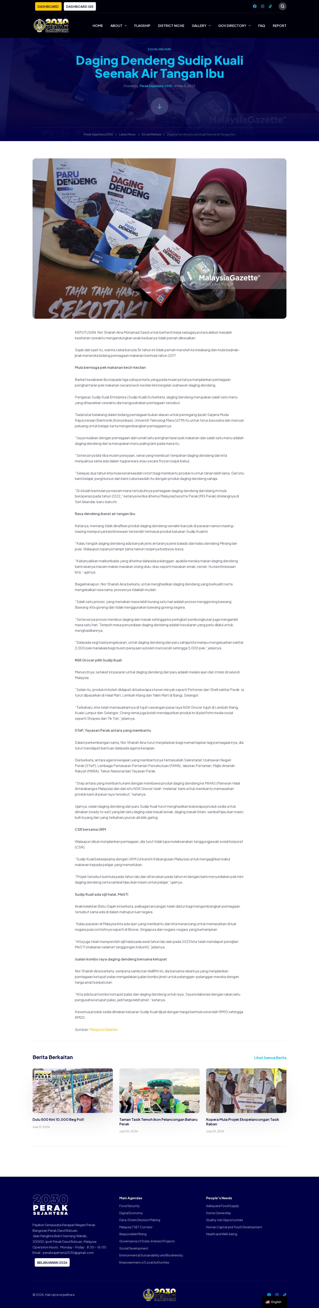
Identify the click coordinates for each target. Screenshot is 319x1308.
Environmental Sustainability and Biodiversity (151, 1255)
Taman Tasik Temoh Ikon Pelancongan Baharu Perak (158, 1121)
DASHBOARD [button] (48, 6)
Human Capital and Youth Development (234, 1227)
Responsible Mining (132, 1234)
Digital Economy (131, 1213)
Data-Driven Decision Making (139, 1220)
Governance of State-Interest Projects (147, 1241)
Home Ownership (218, 1213)
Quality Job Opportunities (224, 1220)
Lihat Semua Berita (270, 1058)
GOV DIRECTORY (232, 25)
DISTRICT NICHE (171, 25)
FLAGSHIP (142, 25)
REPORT (279, 25)
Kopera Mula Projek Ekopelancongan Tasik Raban (242, 1121)
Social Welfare (159, 49)
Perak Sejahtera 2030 (156, 86)
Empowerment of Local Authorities (144, 1262)
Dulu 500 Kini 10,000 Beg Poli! (58, 1119)
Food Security (129, 1206)
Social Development (133, 1248)
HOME (98, 25)
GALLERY (199, 25)
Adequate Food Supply (222, 1206)
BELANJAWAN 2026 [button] (52, 1262)
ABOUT (116, 25)
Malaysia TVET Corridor (136, 1227)
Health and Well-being (221, 1234)
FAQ (261, 25)
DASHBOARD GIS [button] (80, 6)
